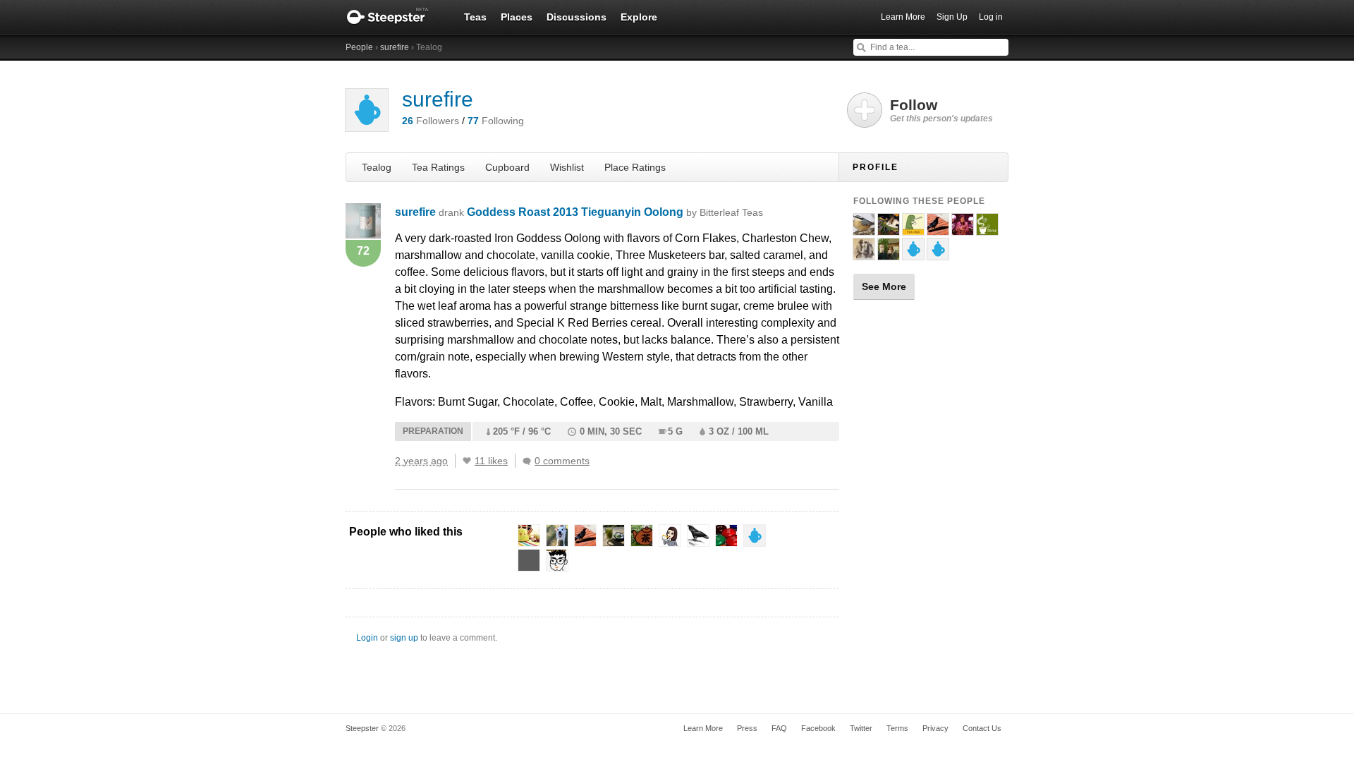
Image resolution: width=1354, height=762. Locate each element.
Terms (897, 728)
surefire (394, 47)
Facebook (818, 728)
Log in (991, 17)
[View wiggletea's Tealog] (938, 254)
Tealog (376, 167)
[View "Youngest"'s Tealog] (863, 254)
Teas (475, 17)
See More (884, 286)
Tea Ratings (438, 167)
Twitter (861, 728)
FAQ (779, 728)
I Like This (467, 460)
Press (747, 728)
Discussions (576, 17)
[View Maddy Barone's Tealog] (888, 229)
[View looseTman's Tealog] (863, 229)
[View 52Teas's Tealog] (987, 229)
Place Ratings (635, 167)
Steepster (395, 17)
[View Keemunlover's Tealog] (962, 229)
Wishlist (567, 167)
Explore (639, 17)
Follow (941, 110)
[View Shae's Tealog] (888, 254)
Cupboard (507, 167)
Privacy (935, 728)
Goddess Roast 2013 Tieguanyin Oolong (615, 212)
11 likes (491, 460)
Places (516, 17)
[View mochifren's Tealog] (913, 254)
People (359, 47)
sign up (404, 638)
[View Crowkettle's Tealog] (938, 229)
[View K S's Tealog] (913, 229)
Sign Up (952, 17)
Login (367, 638)
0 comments (562, 460)
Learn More (903, 17)
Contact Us (982, 728)
